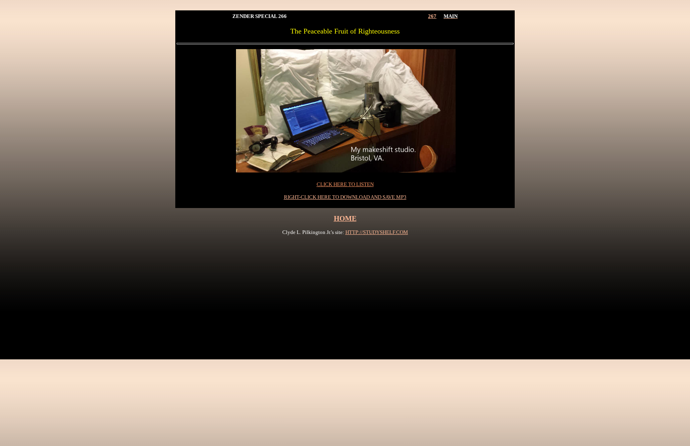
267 (432, 16)
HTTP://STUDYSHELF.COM (376, 232)
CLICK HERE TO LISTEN (345, 184)
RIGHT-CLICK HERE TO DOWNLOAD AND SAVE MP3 (345, 197)
